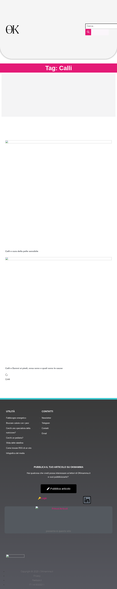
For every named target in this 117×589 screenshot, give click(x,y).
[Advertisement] (58, 95)
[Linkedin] (87, 500)
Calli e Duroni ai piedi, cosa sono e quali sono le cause (34, 368)
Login (44, 498)
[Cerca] (88, 32)
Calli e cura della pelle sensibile (21, 251)
